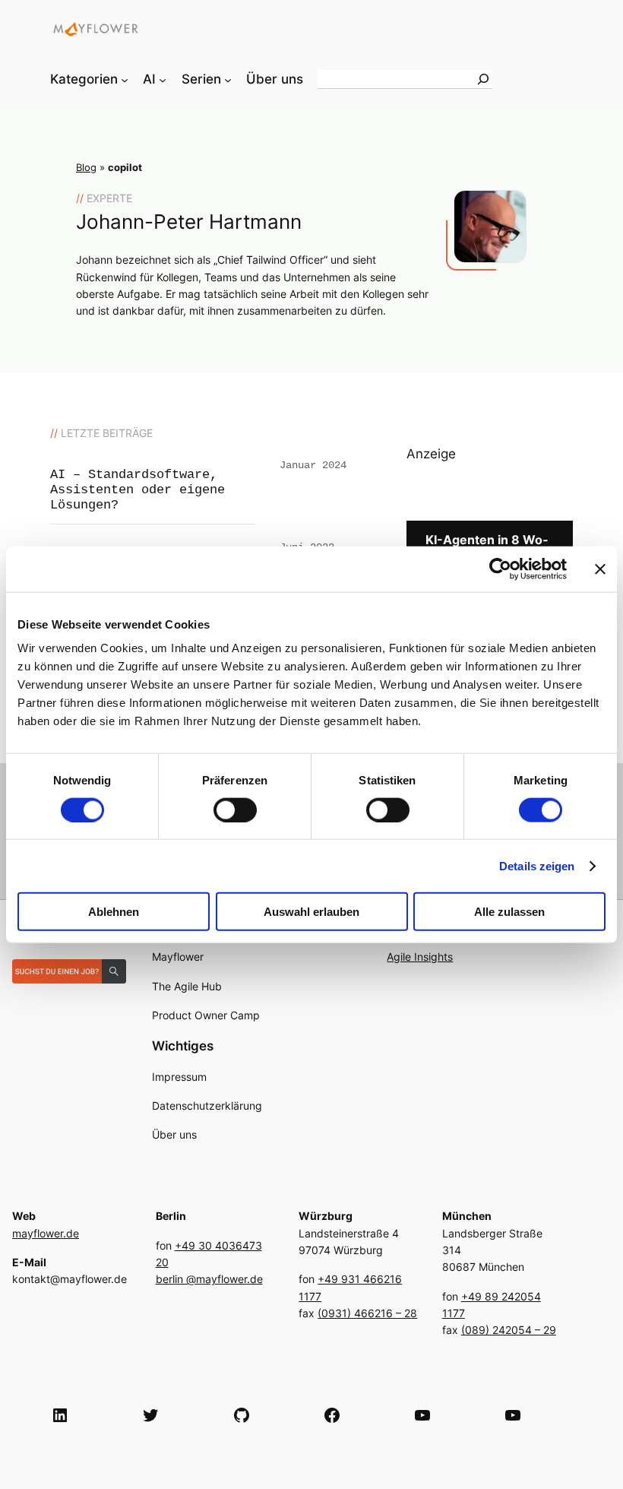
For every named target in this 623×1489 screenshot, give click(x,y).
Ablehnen (113, 911)
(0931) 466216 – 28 (367, 1313)
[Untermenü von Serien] (228, 79)
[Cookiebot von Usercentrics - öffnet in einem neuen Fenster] (500, 568)
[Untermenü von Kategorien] (124, 79)
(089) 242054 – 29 (508, 1329)
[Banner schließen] (600, 568)
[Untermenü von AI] (162, 79)
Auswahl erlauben (311, 911)
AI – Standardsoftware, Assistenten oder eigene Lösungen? (137, 489)
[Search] (483, 79)
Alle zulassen (509, 911)
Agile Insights (420, 956)
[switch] (235, 809)
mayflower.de (45, 1233)
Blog (86, 167)
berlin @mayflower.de (209, 1278)
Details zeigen (536, 865)
